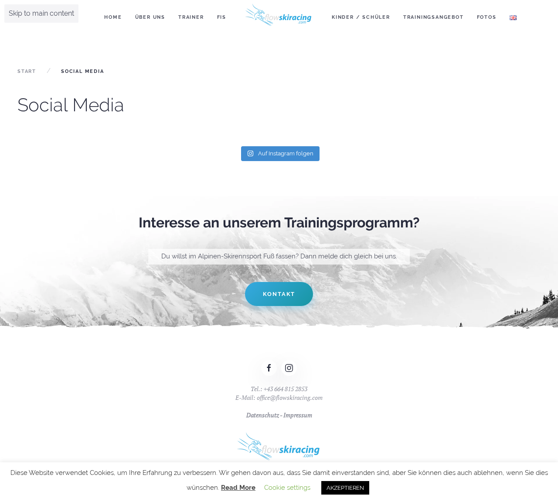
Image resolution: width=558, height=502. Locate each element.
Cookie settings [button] (287, 488)
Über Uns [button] (150, 17)
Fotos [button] (487, 17)
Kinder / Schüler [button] (361, 17)
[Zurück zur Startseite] (279, 17)
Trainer (191, 17)
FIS (221, 17)
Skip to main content (41, 13)
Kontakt (279, 294)
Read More (238, 488)
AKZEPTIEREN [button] (345, 488)
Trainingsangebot (433, 17)
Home (113, 17)
